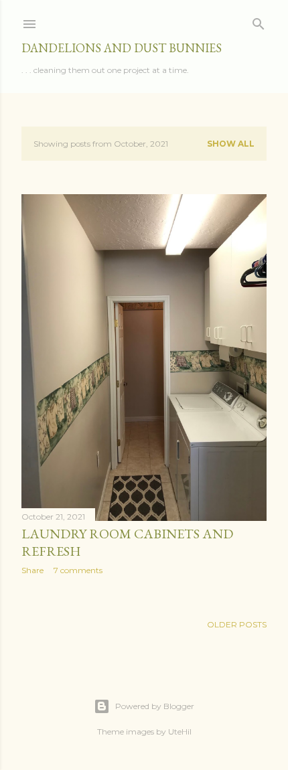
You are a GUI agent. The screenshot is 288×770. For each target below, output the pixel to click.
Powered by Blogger (154, 706)
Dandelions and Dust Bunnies (121, 48)
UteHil (180, 731)
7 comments (78, 570)
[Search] (258, 21)
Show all (231, 144)
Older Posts (237, 624)
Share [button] (32, 570)
